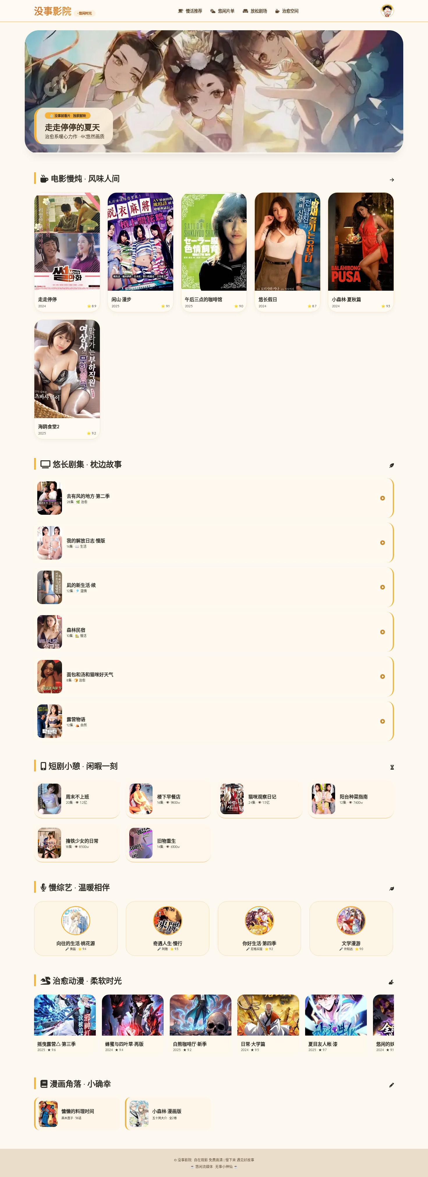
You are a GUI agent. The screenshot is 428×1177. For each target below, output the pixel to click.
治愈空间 (289, 11)
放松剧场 (258, 11)
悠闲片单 (225, 11)
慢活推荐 (193, 11)
